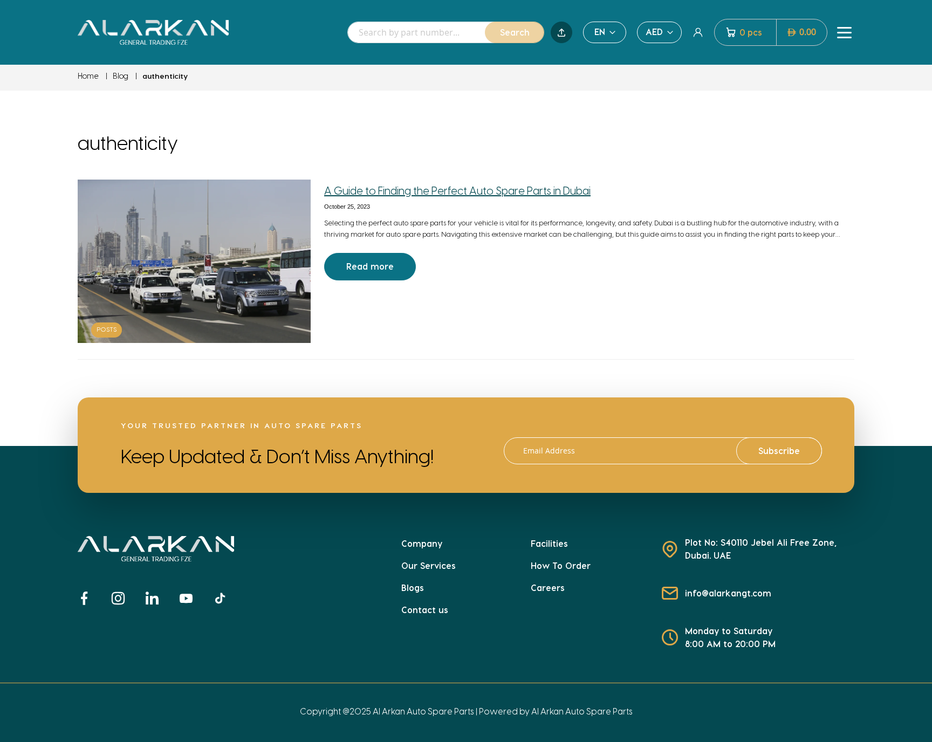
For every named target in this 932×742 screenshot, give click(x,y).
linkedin (156, 598)
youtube (191, 598)
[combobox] (445, 32)
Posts (106, 329)
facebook (88, 598)
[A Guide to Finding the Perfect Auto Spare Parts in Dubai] (194, 261)
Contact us (424, 609)
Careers (548, 587)
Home (88, 77)
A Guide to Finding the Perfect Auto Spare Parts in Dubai (457, 191)
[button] (604, 32)
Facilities (549, 543)
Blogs (412, 587)
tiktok (224, 598)
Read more (370, 266)
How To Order (561, 565)
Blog (120, 77)
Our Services (428, 565)
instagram (123, 598)
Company (421, 543)
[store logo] (153, 32)
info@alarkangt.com (728, 593)
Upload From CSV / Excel (561, 32)
